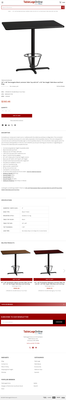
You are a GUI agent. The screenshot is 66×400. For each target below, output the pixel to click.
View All (36, 386)
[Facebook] (2, 125)
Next (64, 271)
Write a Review (61, 86)
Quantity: (4, 107)
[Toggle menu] (2, 2)
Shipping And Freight (7, 369)
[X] (12, 125)
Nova (2, 388)
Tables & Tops (38, 369)
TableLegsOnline (5, 383)
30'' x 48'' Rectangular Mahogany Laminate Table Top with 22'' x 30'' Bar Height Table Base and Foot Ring (49, 283)
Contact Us (4, 364)
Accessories (37, 366)
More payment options (16, 120)
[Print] (9, 125)
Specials (36, 372)
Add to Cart (16, 279)
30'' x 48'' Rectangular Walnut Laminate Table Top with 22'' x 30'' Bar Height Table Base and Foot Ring (16, 283)
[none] (33, 46)
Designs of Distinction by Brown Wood (12, 386)
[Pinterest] (15, 125)
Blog (2, 361)
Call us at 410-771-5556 (33, 343)
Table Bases (37, 364)
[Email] (5, 125)
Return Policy (5, 366)
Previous (1, 271)
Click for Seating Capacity (34, 171)
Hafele (35, 383)
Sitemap (3, 372)
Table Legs (37, 361)
